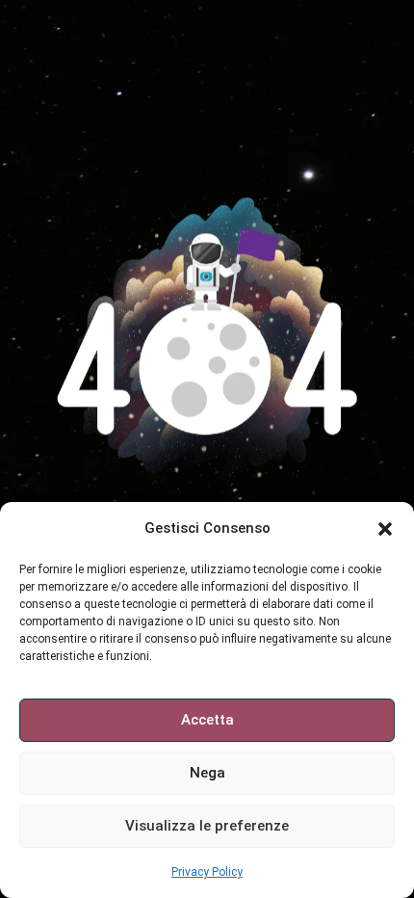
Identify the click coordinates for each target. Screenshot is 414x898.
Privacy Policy (207, 872)
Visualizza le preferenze (207, 825)
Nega (207, 772)
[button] (385, 529)
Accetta (207, 719)
